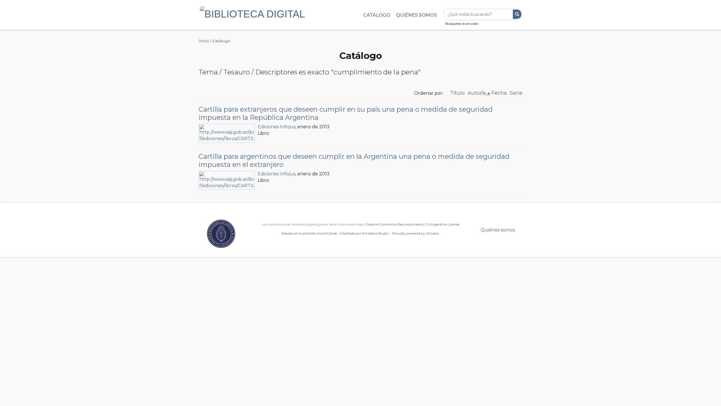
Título (457, 93)
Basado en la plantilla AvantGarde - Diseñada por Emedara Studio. (335, 233)
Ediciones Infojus (276, 126)
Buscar (517, 14)
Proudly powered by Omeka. (415, 233)
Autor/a (477, 93)
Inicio (204, 40)
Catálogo (376, 15)
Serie (516, 93)
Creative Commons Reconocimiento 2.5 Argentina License (412, 224)
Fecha (499, 93)
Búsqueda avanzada (461, 23)
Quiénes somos (416, 15)
